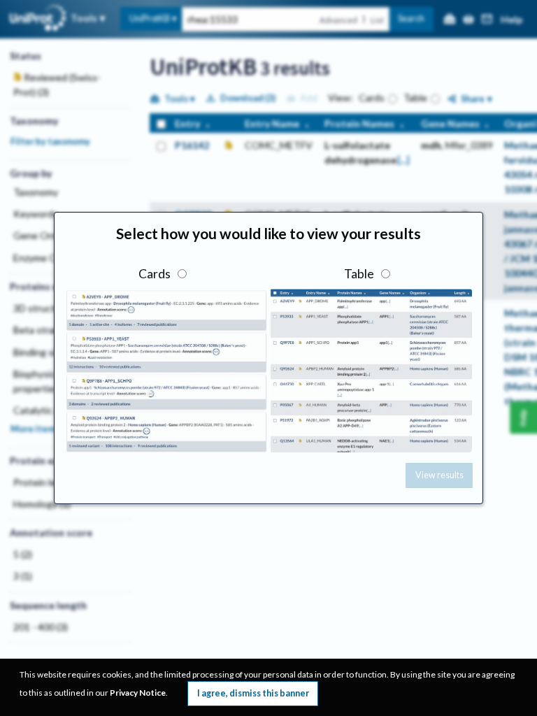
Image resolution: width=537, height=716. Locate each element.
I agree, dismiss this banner (253, 693)
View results (439, 475)
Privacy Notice (138, 692)
